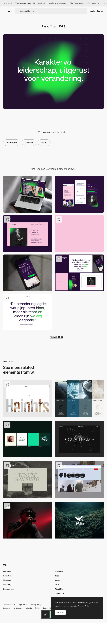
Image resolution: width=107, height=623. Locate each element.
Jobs (57, 576)
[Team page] (27, 233)
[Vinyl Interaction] (27, 520)
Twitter (37, 608)
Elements (7, 580)
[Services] (27, 273)
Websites (7, 571)
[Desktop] (27, 194)
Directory (7, 584)
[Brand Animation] (27, 398)
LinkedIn (28, 608)
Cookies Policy (9, 604)
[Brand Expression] (27, 439)
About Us (59, 589)
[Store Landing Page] (79, 479)
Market (58, 580)
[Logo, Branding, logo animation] (27, 479)
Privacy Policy (36, 604)
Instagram (18, 608)
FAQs (57, 584)
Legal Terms (22, 604)
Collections (7, 576)
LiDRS (61, 26)
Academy (59, 571)
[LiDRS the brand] (79, 273)
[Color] (79, 398)
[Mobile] (79, 194)
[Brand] (79, 520)
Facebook (47, 608)
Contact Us (59, 593)
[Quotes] (27, 312)
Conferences (8, 589)
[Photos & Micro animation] (79, 233)
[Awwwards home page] (45, 614)
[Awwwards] (9, 11)
